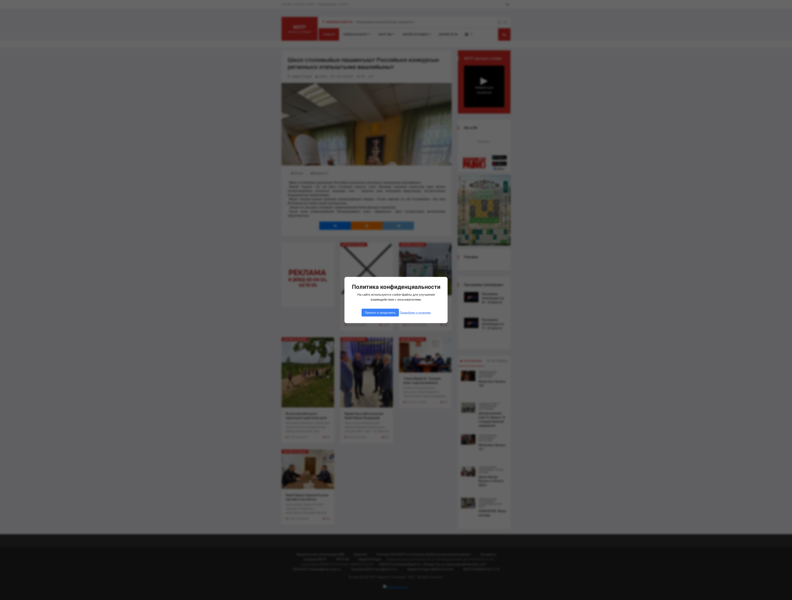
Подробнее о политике (415, 312)
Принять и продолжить (380, 312)
